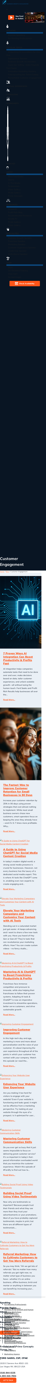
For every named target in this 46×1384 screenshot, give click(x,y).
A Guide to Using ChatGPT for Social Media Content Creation (20, 853)
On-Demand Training (13, 1333)
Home (2, 572)
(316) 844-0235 (7, 1372)
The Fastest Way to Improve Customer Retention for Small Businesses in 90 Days (17, 790)
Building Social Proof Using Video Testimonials (20, 1194)
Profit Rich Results (10, 1337)
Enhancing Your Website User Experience (19, 1085)
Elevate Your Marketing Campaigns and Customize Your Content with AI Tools (19, 915)
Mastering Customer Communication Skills (17, 1140)
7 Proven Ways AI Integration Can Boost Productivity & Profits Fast (18, 658)
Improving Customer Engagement (16, 1031)
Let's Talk (8, 1380)
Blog (7, 572)
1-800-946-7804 (8, 1376)
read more (8, 699)
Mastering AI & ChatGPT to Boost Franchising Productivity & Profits (19, 975)
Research (8, 1324)
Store (6, 1329)
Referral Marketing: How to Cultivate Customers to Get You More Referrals (20, 1257)
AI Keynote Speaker (12, 1319)
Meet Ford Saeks (11, 1314)
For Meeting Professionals (15, 1304)
